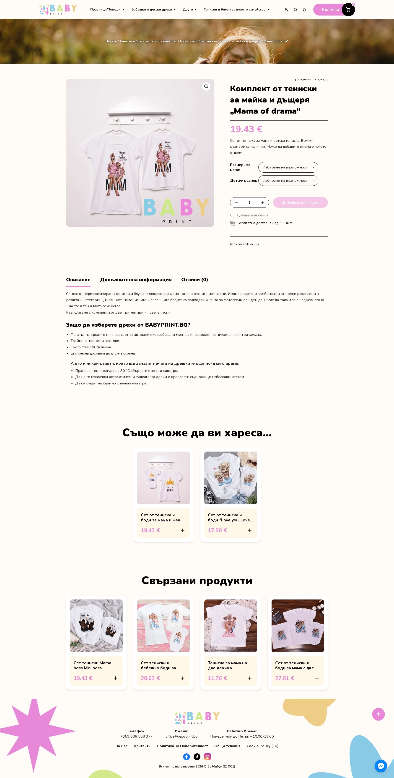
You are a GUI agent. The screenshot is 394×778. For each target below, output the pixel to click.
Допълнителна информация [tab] (136, 279)
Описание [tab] (78, 279)
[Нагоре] (378, 714)
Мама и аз (188, 41)
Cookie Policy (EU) (263, 746)
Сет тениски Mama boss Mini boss (92, 665)
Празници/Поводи (105, 9)
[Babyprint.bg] (58, 9)
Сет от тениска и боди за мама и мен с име (162, 520)
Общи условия (227, 746)
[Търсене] (295, 9)
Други (188, 9)
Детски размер (243, 180)
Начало (111, 41)
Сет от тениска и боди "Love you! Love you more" (229, 520)
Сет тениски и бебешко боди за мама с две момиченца (158, 670)
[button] (206, 86)
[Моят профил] (286, 9)
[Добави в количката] (182, 530)
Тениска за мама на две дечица (227, 665)
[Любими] (304, 9)
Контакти (142, 746)
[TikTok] (197, 756)
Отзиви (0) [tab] (194, 279)
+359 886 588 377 (136, 736)
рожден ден (254, 299)
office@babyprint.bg (181, 736)
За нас (121, 746)
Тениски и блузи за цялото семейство (235, 9)
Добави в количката (300, 202)
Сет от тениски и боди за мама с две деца (294, 668)
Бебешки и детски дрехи (152, 9)
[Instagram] (207, 756)
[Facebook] (186, 756)
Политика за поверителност (182, 746)
